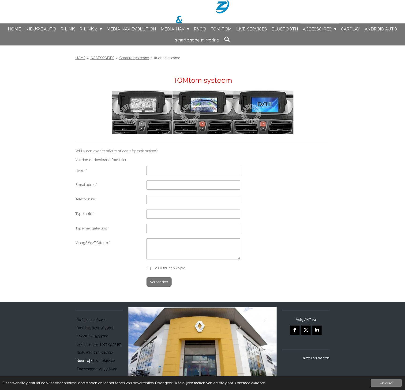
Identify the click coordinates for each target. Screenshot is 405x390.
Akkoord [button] (386, 383)
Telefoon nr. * (86, 199)
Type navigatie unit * (92, 228)
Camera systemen (134, 58)
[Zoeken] (226, 39)
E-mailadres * (86, 185)
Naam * (81, 170)
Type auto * (84, 214)
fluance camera (167, 58)
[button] (272, 311)
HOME (80, 58)
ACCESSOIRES (102, 58)
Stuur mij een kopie (169, 268)
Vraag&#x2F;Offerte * (92, 243)
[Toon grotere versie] (202, 111)
